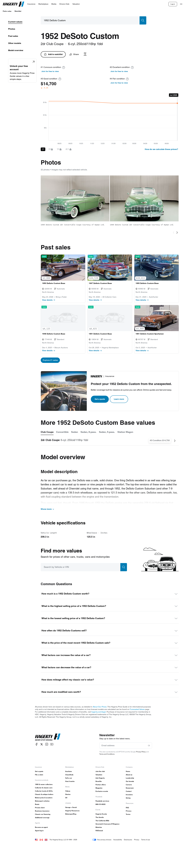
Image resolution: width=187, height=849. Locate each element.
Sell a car (68, 778)
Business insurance (42, 811)
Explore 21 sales (50, 360)
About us (129, 775)
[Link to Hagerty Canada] (41, 839)
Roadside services (102, 801)
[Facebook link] (36, 744)
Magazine (99, 788)
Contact (129, 791)
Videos (67, 791)
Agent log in (39, 830)
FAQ (127, 807)
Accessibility (117, 839)
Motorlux (99, 827)
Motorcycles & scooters (43, 797)
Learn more (119, 399)
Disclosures (128, 839)
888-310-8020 (100, 804)
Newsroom (130, 788)
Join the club (100, 771)
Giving (128, 798)
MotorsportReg (70, 814)
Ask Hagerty (100, 778)
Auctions (68, 771)
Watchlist (18, 11)
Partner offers (101, 784)
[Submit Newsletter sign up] (148, 745)
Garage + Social (71, 807)
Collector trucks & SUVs (44, 791)
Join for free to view (50, 71)
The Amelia (100, 817)
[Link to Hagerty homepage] (47, 737)
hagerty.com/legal (98, 712)
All (66, 797)
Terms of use (145, 839)
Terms (128, 814)
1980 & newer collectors (44, 784)
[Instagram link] (46, 744)
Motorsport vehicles (42, 801)
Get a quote (100, 399)
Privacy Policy (141, 752)
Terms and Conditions (106, 754)
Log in (173, 4)
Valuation (99, 775)
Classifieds (69, 775)
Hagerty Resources (72, 810)
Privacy (128, 811)
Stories (67, 794)
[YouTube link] (51, 744)
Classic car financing (42, 814)
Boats (37, 804)
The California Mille (102, 820)
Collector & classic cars (43, 788)
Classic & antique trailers (44, 794)
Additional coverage (42, 817)
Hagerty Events (101, 814)
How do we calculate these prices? (161, 149)
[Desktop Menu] (181, 4)
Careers (129, 784)
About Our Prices (100, 707)
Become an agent (41, 827)
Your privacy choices (104, 839)
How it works (70, 781)
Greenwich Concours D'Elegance (107, 824)
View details (47, 300)
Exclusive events (102, 791)
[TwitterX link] (41, 744)
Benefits (99, 781)
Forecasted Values (137, 709)
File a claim (39, 775)
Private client (40, 807)
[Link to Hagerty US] (36, 839)
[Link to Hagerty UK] (46, 839)
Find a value (7, 11)
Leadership (130, 778)
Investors (129, 794)
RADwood (99, 830)
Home (128, 771)
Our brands (130, 781)
